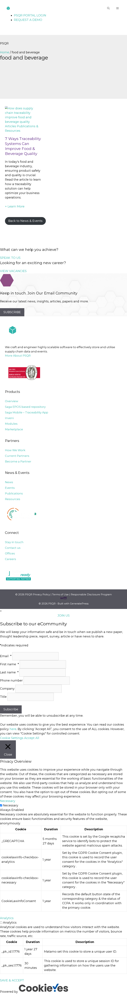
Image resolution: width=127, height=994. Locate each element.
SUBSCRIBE (12, 312)
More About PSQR (18, 355)
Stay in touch (14, 542)
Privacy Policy (41, 594)
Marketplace (14, 429)
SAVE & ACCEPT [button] (12, 980)
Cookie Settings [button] (11, 738)
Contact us (13, 547)
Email (5, 656)
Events (10, 487)
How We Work (15, 450)
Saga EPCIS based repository (25, 406)
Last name (9, 672)
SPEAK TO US (10, 258)
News (9, 482)
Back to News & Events (25, 221)
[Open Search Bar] (108, 8)
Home (4, 52)
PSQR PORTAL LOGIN (30, 15)
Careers (10, 559)
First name (9, 664)
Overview (11, 401)
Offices (10, 553)
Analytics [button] (7, 918)
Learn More (14, 206)
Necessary (10, 805)
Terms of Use (60, 594)
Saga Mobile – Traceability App (26, 412)
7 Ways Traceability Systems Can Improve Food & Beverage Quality (23, 146)
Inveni (9, 418)
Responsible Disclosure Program (91, 594)
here (13, 729)
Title (3, 697)
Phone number (11, 680)
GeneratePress (79, 603)
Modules (11, 423)
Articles (10, 126)
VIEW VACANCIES (13, 271)
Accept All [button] (31, 738)
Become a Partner (18, 461)
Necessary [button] (7, 801)
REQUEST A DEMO (28, 20)
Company (7, 688)
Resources (12, 499)
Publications (14, 493)
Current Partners (17, 455)
